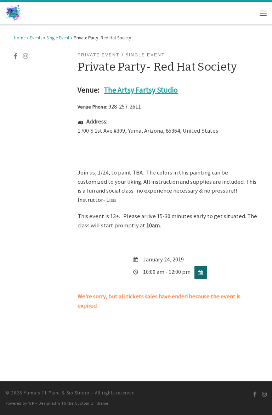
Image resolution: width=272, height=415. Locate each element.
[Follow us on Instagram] (25, 56)
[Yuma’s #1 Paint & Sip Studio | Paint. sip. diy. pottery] (13, 12)
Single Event (57, 38)
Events (36, 38)
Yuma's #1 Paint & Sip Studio (57, 393)
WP (31, 403)
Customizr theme (91, 403)
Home (20, 38)
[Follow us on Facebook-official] (15, 56)
